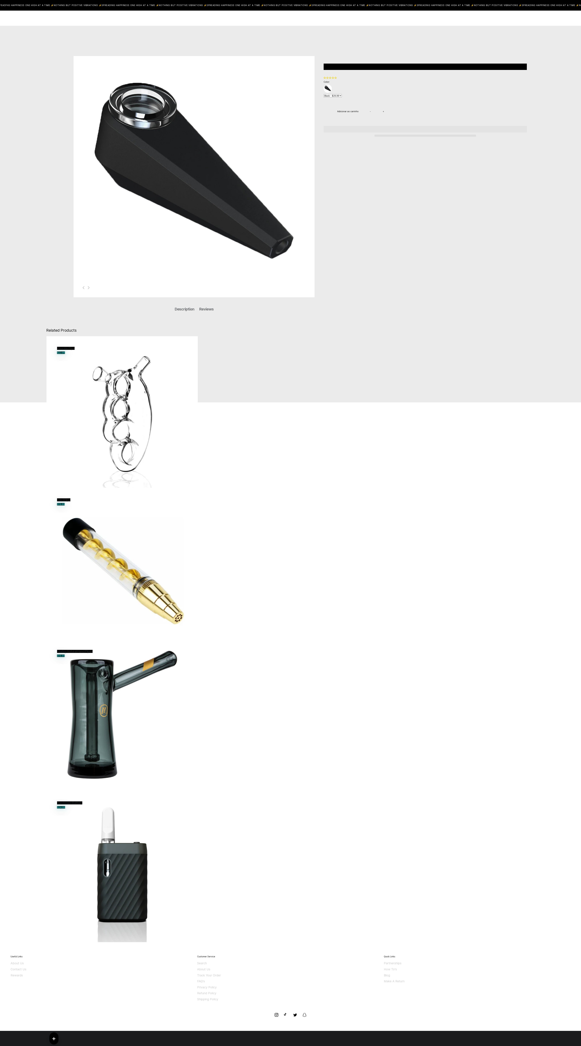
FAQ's (201, 981)
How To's (390, 969)
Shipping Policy (207, 999)
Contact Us (18, 969)
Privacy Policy (207, 987)
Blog (387, 975)
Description (184, 309)
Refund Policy (206, 993)
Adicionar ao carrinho (348, 111)
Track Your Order (209, 975)
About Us (17, 963)
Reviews (206, 309)
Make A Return (394, 981)
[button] (330, 77)
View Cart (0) (301, 18)
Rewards (17, 975)
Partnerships (392, 963)
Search (202, 963)
